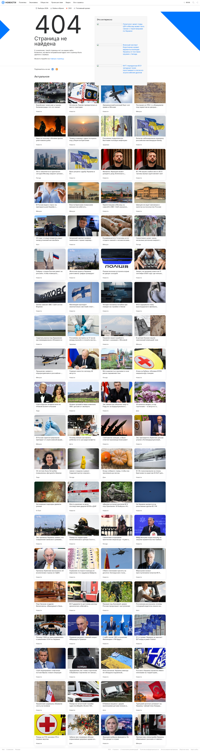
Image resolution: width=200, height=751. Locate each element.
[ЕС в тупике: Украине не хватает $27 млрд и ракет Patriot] (150, 630)
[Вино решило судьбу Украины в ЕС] (83, 164)
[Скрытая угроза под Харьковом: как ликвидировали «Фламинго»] (50, 330)
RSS (109, 749)
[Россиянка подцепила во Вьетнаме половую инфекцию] (116, 131)
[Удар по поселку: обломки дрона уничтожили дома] (50, 131)
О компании (9, 749)
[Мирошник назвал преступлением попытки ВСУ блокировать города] (150, 563)
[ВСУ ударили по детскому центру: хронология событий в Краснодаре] (83, 597)
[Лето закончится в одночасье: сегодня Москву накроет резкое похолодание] (50, 164)
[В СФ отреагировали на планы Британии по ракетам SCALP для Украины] (150, 463)
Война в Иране (58, 8)
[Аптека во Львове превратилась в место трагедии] (83, 98)
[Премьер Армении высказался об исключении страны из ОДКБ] (50, 563)
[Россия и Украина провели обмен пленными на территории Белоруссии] (150, 663)
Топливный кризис (83, 8)
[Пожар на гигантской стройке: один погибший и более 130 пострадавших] (83, 696)
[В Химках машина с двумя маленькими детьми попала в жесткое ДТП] (116, 696)
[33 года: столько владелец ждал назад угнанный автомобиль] (50, 231)
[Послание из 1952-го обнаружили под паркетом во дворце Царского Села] (150, 98)
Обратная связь (184, 749)
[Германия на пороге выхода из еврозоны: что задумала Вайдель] (83, 563)
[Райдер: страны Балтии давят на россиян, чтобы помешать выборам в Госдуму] (50, 264)
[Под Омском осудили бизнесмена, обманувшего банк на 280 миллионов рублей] (50, 597)
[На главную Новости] (10, 2)
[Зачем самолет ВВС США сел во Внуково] (50, 297)
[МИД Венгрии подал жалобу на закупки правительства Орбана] (150, 530)
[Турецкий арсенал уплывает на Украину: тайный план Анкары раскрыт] (150, 696)
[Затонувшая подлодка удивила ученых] (50, 497)
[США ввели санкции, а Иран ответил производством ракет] (116, 430)
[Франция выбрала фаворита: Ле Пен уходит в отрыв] (116, 730)
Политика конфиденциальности (149, 749)
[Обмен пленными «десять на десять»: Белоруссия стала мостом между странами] (116, 563)
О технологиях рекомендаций (129, 749)
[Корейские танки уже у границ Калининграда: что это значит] (50, 98)
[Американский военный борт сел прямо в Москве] (116, 98)
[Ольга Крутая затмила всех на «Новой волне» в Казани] (50, 397)
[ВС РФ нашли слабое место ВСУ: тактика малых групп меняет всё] (150, 164)
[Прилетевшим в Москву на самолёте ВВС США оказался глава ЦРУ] (116, 197)
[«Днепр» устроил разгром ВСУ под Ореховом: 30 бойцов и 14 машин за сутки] (116, 497)
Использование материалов (169, 749)
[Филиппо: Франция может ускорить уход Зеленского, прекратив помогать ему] (116, 164)
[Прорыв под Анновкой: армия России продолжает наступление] (116, 597)
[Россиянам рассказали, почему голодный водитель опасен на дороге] (150, 597)
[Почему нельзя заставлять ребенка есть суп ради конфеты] (83, 430)
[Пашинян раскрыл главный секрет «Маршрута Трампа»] (83, 630)
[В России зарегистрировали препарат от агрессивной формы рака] (50, 430)
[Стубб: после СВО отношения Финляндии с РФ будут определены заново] (116, 630)
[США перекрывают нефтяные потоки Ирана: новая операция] (50, 663)
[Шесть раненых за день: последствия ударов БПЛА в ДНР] (83, 497)
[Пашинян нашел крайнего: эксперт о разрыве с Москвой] (116, 330)
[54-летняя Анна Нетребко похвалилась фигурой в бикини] (50, 463)
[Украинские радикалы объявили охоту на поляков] (50, 696)
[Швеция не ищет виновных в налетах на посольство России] (150, 197)
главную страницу (57, 59)
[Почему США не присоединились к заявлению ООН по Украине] (50, 630)
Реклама (17, 749)
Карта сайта (194, 749)
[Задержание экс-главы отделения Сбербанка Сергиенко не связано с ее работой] (83, 663)
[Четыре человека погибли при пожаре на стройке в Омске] (116, 297)
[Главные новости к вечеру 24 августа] (83, 364)
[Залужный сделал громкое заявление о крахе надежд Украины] (83, 231)
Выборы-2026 (43, 8)
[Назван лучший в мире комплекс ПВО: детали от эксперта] (83, 397)
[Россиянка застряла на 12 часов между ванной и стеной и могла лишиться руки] (83, 330)
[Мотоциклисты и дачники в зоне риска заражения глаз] (116, 364)
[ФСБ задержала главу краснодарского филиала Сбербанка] (150, 297)
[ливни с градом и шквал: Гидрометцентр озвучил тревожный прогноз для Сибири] (83, 463)
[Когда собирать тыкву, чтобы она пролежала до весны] (116, 463)
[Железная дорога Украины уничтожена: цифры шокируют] (83, 264)
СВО (70, 8)
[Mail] (3, 2)
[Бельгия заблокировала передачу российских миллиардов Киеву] (150, 131)
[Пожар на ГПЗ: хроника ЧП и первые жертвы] (50, 730)
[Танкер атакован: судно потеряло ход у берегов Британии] (83, 131)
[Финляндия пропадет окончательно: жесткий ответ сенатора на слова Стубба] (83, 297)
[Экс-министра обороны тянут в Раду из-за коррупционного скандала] (116, 397)
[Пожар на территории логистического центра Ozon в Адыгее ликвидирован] (83, 530)
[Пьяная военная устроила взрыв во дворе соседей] (116, 264)
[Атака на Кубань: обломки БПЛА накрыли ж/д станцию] (150, 364)
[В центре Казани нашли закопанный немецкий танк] (150, 330)
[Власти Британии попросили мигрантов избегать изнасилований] (83, 197)
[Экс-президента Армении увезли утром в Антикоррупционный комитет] (150, 430)
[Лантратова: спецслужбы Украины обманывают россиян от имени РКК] (150, 730)
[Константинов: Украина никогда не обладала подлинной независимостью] (116, 663)
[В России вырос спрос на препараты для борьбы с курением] (50, 197)
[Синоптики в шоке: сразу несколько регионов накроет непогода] (150, 231)
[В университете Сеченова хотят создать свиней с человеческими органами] (116, 231)
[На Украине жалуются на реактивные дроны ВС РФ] (150, 497)
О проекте (116, 749)
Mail (3, 749)
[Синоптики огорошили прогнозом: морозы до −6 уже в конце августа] (116, 530)
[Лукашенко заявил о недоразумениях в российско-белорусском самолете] (50, 364)
